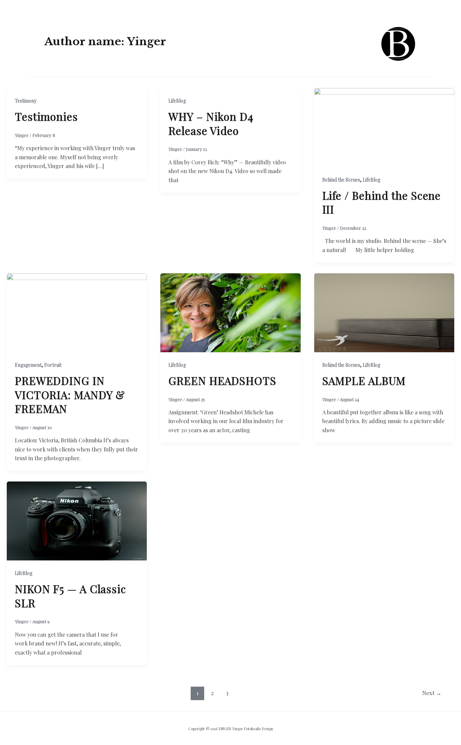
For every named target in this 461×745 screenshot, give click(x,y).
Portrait (52, 365)
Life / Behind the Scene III (381, 202)
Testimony (25, 101)
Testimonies (46, 116)
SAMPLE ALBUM (364, 380)
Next (431, 692)
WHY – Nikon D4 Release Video (210, 123)
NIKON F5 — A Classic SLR (70, 595)
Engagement (28, 365)
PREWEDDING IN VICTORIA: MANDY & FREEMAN (70, 394)
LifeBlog (177, 101)
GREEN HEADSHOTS (222, 380)
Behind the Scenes (341, 179)
